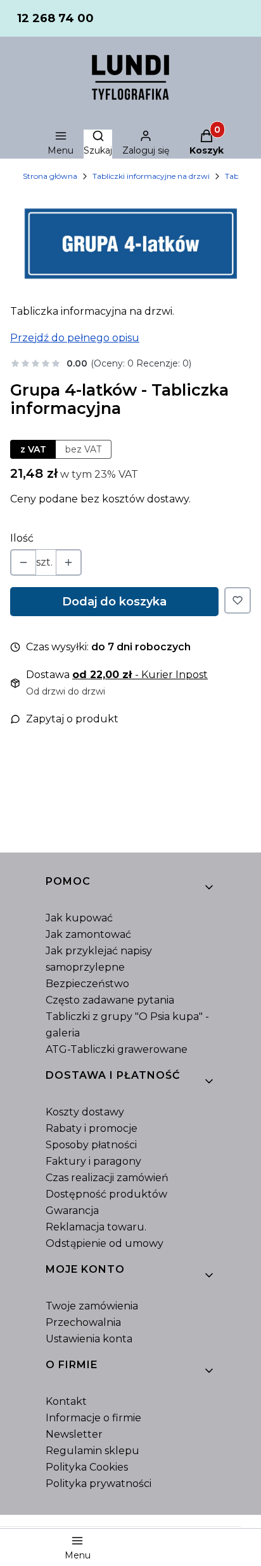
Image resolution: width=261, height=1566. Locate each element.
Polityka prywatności (98, 1484)
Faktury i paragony (93, 1161)
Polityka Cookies (87, 1467)
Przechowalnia (83, 1322)
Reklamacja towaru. (96, 1227)
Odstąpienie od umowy (104, 1243)
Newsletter (74, 1434)
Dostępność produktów (106, 1194)
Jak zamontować (88, 934)
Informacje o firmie (93, 1418)
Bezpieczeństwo (87, 984)
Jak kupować (79, 918)
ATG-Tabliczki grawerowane (117, 1049)
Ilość (22, 538)
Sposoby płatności (91, 1145)
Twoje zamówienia (92, 1306)
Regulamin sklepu (92, 1451)
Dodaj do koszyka (114, 602)
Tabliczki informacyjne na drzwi (151, 176)
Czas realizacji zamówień (107, 1178)
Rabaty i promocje (91, 1128)
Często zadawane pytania (110, 1000)
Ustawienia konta (89, 1339)
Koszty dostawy (85, 1112)
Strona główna (50, 176)
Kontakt (66, 1401)
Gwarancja (72, 1211)
